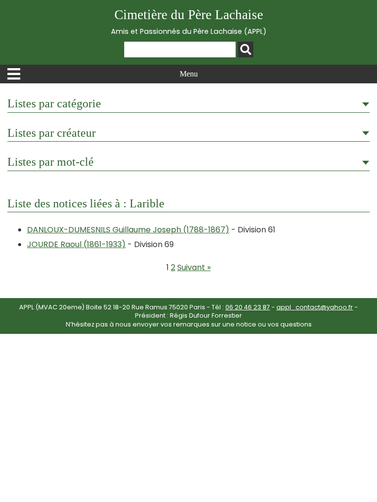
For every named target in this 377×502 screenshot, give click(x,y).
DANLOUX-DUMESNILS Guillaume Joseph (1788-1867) (128, 229)
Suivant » (194, 267)
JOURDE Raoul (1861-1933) (76, 244)
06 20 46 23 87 (247, 307)
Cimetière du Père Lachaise (189, 21)
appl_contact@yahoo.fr (314, 307)
